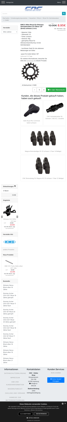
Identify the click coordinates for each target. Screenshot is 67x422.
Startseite (6, 18)
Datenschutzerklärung (15, 373)
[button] (2, 216)
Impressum (15, 377)
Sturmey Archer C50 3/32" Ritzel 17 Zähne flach (9, 304)
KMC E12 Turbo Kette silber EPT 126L (14, 267)
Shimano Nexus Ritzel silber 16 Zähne (8, 287)
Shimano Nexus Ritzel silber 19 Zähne (8, 352)
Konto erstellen (56, 373)
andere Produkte (8, 249)
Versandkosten (61, 30)
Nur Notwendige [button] (41, 413)
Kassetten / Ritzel (35, 18)
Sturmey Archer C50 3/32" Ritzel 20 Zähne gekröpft (9, 320)
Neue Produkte (8, 255)
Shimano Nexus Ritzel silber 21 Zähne (8, 360)
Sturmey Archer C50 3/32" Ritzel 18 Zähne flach (9, 328)
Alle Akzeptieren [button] (25, 414)
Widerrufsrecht (15, 389)
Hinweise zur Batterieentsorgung (15, 399)
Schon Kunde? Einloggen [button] (56, 380)
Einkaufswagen (8, 186)
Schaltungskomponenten (19, 18)
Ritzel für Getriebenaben (51, 18)
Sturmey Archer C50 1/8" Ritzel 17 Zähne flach (9, 336)
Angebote (6, 200)
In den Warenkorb (57, 90)
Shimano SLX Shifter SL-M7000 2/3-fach (13, 220)
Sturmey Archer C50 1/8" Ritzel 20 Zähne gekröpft (9, 312)
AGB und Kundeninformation (15, 383)
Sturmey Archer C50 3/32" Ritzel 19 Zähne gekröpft (9, 295)
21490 (7, 20)
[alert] (33, 411)
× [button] (65, 403)
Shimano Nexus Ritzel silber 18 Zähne (8, 344)
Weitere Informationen (37, 410)
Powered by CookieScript (33, 420)
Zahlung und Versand (15, 393)
